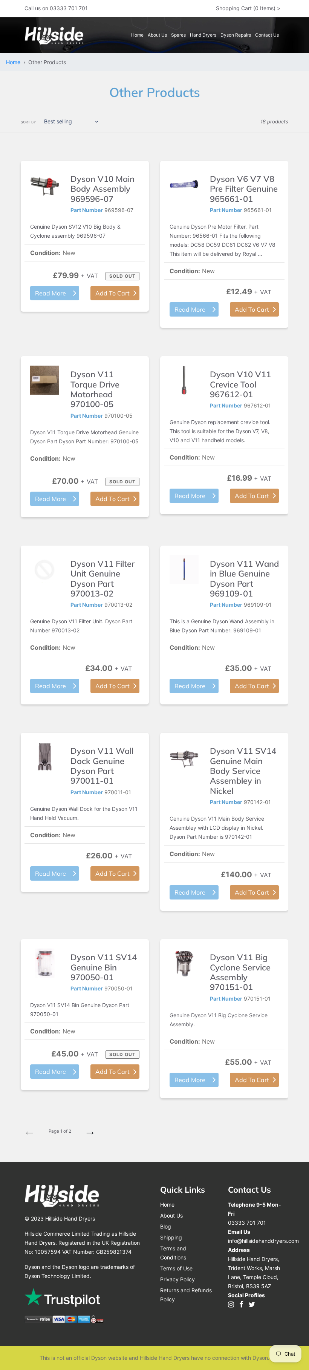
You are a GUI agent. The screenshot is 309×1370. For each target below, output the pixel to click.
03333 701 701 (247, 1222)
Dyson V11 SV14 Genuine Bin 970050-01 (103, 967)
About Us (171, 1215)
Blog (165, 1226)
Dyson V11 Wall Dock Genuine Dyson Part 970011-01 (101, 766)
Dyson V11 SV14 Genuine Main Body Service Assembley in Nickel (243, 771)
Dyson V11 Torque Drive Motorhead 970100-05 (94, 389)
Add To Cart (112, 293)
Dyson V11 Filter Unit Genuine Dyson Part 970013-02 (102, 578)
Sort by (28, 122)
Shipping (171, 1237)
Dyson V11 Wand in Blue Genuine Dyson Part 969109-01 (244, 578)
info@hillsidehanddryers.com (263, 1241)
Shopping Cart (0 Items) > (248, 8)
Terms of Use (176, 1268)
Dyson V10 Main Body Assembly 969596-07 (102, 189)
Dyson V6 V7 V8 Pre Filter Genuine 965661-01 (244, 189)
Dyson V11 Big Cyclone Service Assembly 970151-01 (240, 972)
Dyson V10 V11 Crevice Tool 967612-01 (240, 384)
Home (14, 62)
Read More (50, 293)
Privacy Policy (177, 1279)
